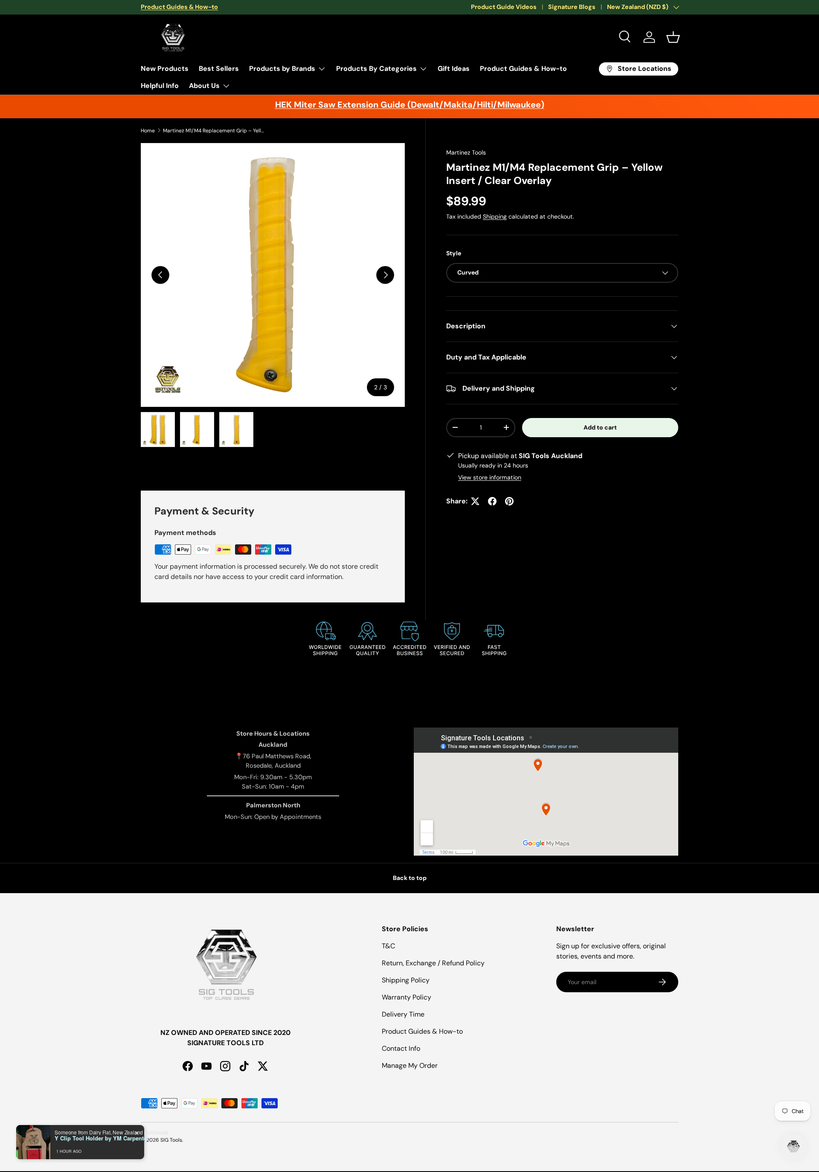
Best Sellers (219, 68)
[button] (673, 37)
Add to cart (600, 427)
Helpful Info (160, 85)
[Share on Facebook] (492, 501)
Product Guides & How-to (523, 68)
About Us (204, 85)
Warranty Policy (406, 997)
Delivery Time (403, 1014)
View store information (489, 477)
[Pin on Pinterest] (509, 501)
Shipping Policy (406, 980)
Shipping (495, 216)
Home (148, 130)
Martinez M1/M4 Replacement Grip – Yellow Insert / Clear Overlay (214, 130)
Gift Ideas (454, 68)
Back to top (410, 878)
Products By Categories (376, 68)
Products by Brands (282, 68)
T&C (388, 945)
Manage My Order (410, 1065)
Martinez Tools (466, 152)
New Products (165, 68)
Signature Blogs (571, 7)
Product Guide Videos (504, 7)
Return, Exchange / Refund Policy (433, 963)
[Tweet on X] (475, 501)
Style (453, 253)
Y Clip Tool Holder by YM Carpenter (102, 1138)
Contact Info (401, 1048)
